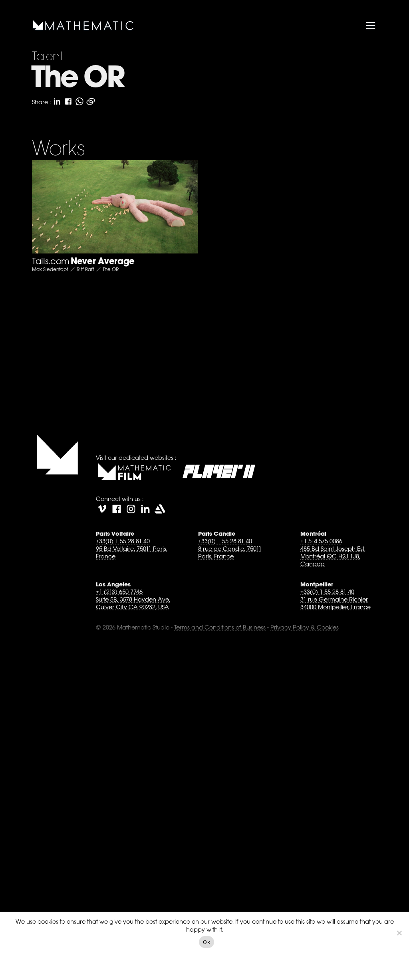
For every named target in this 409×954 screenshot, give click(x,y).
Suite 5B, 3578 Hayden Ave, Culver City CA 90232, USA (133, 603)
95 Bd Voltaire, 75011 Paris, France (131, 552)
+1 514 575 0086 (321, 541)
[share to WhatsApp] (79, 101)
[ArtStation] (159, 509)
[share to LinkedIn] (57, 101)
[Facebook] (116, 509)
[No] (399, 933)
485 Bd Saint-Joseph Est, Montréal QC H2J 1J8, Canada (332, 556)
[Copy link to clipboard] (90, 101)
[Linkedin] (145, 509)
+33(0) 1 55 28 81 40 (123, 541)
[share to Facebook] (68, 101)
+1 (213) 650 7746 (119, 592)
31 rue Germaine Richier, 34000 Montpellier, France (335, 603)
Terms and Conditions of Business (220, 627)
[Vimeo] (102, 509)
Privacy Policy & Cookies (304, 627)
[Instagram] (131, 509)
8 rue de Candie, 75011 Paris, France (230, 552)
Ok (206, 942)
